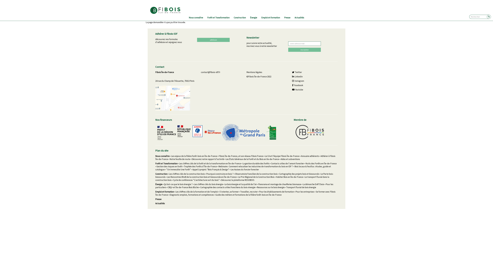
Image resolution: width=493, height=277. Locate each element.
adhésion (213, 40)
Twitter (298, 72)
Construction (240, 17)
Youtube (299, 89)
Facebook (298, 85)
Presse (287, 17)
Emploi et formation (270, 17)
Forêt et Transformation (218, 17)
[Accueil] (168, 10)
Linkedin (299, 76)
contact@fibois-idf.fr (210, 72)
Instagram (299, 81)
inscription (305, 50)
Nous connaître (196, 17)
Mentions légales (254, 72)
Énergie (253, 17)
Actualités (299, 17)
